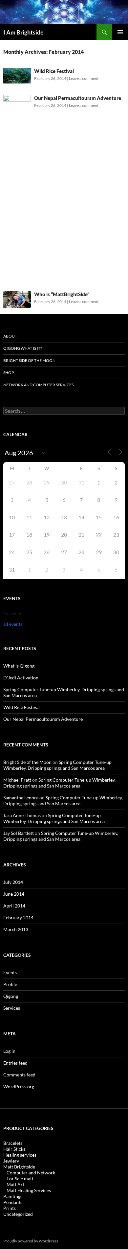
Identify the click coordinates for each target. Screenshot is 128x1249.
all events (12, 624)
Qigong (10, 996)
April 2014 (14, 905)
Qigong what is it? (22, 348)
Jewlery (11, 1161)
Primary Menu (120, 32)
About (10, 336)
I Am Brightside (23, 32)
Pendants (12, 1202)
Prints (9, 1208)
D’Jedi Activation (20, 677)
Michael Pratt (17, 780)
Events (10, 972)
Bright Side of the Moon (29, 360)
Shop (8, 372)
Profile (10, 984)
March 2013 (15, 929)
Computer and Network (31, 1172)
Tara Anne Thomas (22, 815)
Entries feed (15, 1063)
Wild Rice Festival (54, 71)
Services (11, 1008)
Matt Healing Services (29, 1190)
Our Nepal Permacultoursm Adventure (77, 98)
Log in (9, 1051)
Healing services (19, 1155)
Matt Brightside (19, 1166)
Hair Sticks (14, 1149)
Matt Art (15, 1184)
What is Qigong (18, 666)
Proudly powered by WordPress (30, 1240)
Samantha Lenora (20, 797)
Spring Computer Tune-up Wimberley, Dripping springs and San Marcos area (57, 765)
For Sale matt (20, 1178)
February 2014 (18, 917)
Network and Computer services (38, 384)
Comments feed (19, 1074)
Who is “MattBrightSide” (61, 294)
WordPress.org (18, 1086)
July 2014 (13, 882)
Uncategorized (18, 1214)
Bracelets (12, 1143)
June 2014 (13, 894)
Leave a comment (83, 78)
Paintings (12, 1196)
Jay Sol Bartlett (18, 833)
